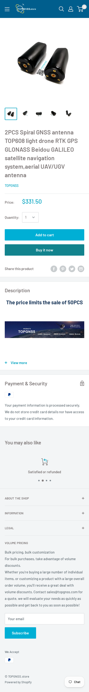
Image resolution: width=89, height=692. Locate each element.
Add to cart (44, 234)
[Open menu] (7, 9)
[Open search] (61, 9)
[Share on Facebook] (54, 268)
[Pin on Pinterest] (63, 268)
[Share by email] (81, 268)
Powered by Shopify (18, 682)
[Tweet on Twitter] (72, 268)
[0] (80, 9)
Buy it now (44, 250)
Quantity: (12, 217)
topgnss (12, 186)
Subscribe (20, 633)
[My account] (70, 9)
